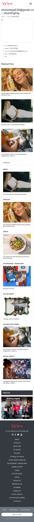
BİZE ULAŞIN (17, 514)
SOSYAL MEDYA (17, 494)
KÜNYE (5, 510)
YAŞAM (17, 470)
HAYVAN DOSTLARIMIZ (17, 498)
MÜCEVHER (17, 446)
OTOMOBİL (17, 487)
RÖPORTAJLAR (17, 484)
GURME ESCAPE (17, 467)
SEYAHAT (17, 453)
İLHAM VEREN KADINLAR (17, 460)
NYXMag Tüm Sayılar (17, 456)
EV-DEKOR (17, 450)
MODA (17, 439)
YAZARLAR (17, 501)
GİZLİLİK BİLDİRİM (25, 510)
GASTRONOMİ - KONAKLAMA (17, 463)
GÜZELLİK (17, 443)
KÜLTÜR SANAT (17, 474)
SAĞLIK (17, 477)
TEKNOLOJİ (17, 480)
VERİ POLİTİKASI (13, 510)
